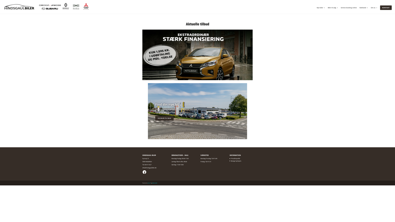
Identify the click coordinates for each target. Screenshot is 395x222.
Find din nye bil (167, 104)
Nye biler (320, 8)
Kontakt (386, 8)
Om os (373, 8)
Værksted (362, 8)
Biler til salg (332, 8)
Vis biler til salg (164, 118)
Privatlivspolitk (235, 158)
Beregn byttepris (236, 161)
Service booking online (349, 8)
